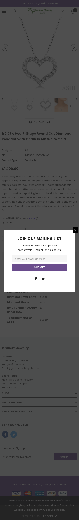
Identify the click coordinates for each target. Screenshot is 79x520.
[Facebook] (35, 278)
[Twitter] (43, 278)
